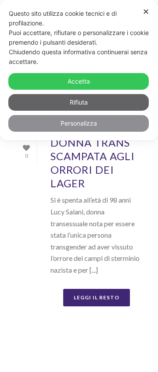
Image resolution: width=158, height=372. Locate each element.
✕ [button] (146, 11)
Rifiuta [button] (79, 102)
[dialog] (79, 70)
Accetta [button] (79, 81)
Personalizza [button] (79, 123)
